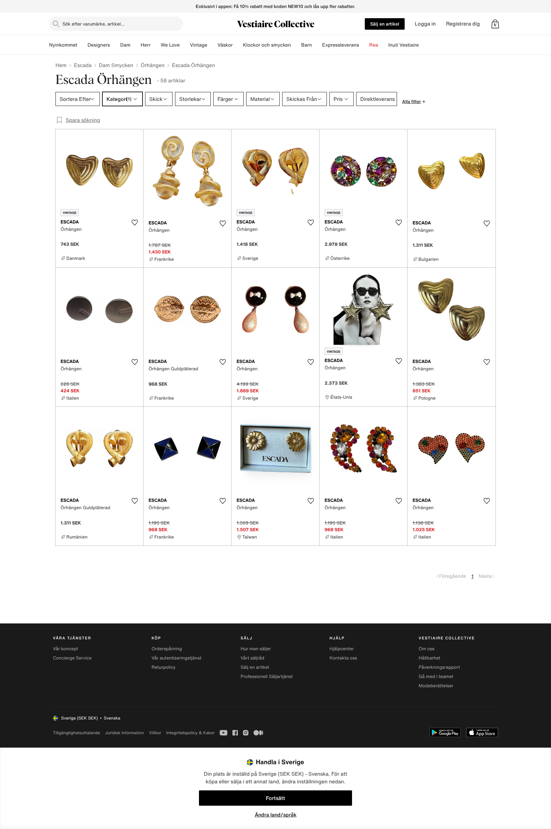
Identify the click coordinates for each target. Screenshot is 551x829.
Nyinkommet (63, 45)
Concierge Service (72, 658)
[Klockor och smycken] (295, 45)
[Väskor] (237, 45)
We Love (170, 45)
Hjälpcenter (342, 648)
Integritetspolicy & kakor (190, 733)
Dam (125, 45)
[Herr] (155, 45)
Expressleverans (340, 45)
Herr (146, 45)
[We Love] (184, 45)
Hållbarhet (429, 658)
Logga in (425, 23)
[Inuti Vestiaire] (424, 45)
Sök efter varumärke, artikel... (93, 23)
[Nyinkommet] (82, 45)
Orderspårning (166, 648)
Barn (306, 45)
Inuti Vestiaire (403, 45)
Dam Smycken (116, 65)
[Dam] (135, 45)
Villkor (155, 733)
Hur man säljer (255, 648)
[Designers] (115, 45)
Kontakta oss (343, 658)
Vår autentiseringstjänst (176, 658)
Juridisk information (124, 733)
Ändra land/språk (276, 814)
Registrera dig (463, 23)
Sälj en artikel (384, 23)
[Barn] (317, 45)
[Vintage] (212, 45)
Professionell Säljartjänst (266, 676)
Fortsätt (275, 798)
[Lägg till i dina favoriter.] (134, 222)
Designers (98, 45)
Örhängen (153, 65)
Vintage (198, 45)
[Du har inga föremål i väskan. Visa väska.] (495, 23)
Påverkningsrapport (439, 667)
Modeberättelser (436, 685)
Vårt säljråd (252, 658)
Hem (61, 65)
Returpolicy (163, 667)
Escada (83, 65)
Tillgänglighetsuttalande (76, 733)
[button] (495, 23)
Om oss (427, 648)
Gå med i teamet (436, 676)
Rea (373, 45)
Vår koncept (65, 648)
